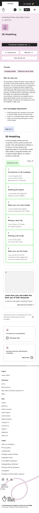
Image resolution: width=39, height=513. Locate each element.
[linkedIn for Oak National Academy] (11, 479)
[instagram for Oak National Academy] (2, 479)
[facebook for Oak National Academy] (7, 479)
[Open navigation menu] (34, 9)
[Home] (3, 9)
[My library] (20, 9)
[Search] (15, 9)
